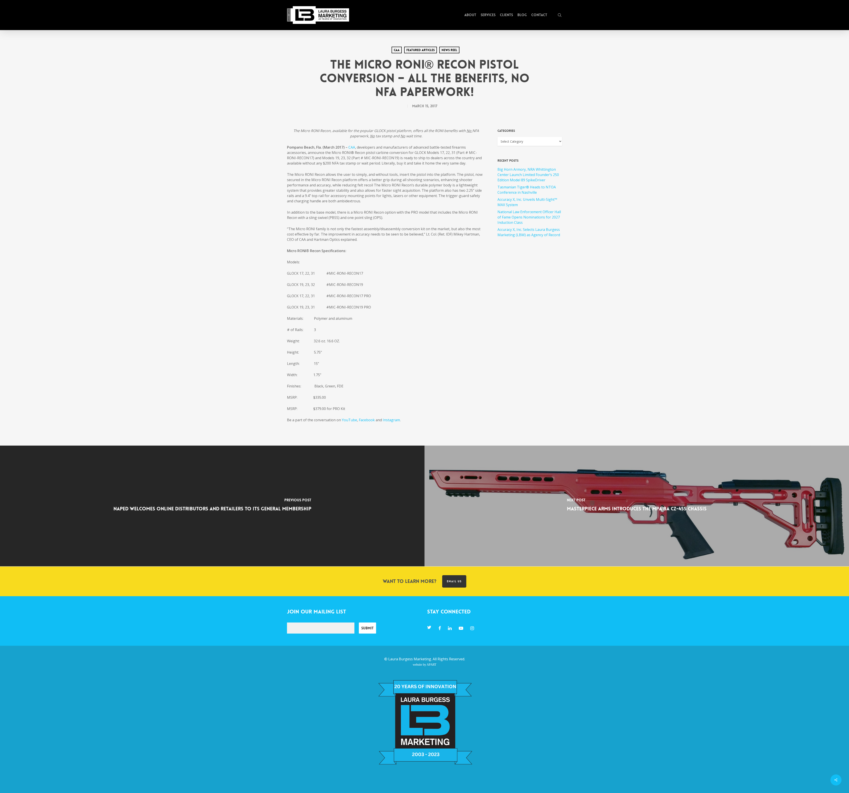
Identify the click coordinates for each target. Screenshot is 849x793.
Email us (454, 581)
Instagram (391, 420)
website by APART (424, 664)
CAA (397, 50)
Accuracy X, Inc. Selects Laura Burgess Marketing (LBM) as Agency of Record (528, 232)
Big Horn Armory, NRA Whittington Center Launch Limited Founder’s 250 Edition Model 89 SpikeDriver (528, 174)
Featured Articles (420, 50)
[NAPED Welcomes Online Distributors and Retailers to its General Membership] (212, 506)
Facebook (367, 420)
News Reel (449, 50)
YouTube (349, 420)
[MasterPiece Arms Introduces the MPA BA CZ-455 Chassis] (636, 506)
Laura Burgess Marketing (409, 659)
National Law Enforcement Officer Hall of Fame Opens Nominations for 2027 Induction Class (529, 217)
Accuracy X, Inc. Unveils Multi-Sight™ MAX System (527, 202)
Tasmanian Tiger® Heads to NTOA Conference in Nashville (526, 190)
